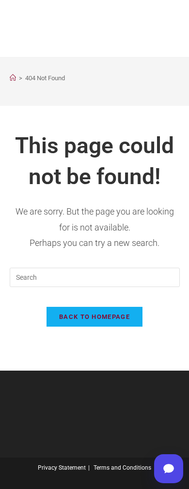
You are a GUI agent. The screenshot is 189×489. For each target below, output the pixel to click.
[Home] (13, 78)
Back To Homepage (94, 316)
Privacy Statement (62, 467)
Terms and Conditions (122, 467)
